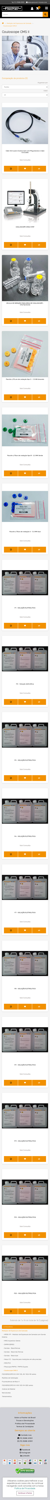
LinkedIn (26, 1456)
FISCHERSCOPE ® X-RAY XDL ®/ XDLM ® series (19, 1374)
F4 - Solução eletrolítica (25, 684)
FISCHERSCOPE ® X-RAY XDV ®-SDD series (17, 1385)
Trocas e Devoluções (25, 1420)
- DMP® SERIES (8, 1344)
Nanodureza (6, 1393)
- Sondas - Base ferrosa (11, 1348)
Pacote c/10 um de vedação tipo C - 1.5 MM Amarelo (25, 379)
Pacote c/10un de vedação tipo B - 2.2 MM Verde (25, 455)
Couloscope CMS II (10, 26)
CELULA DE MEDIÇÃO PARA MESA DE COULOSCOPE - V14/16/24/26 (25, 304)
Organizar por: (43, 83)
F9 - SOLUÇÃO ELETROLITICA (25, 1065)
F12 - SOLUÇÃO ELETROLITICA (25, 1217)
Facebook (25, 1450)
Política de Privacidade (25, 1424)
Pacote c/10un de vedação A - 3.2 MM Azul (25, 532)
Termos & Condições (25, 1426)
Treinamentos (7, 1396)
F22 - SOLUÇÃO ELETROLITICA (25, 1293)
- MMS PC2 (6, 1363)
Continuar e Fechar (25, 1493)
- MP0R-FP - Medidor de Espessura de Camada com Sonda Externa (24, 1336)
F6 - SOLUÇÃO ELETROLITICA (25, 836)
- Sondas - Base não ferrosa (12, 1352)
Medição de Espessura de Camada (19, 23)
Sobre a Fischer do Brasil (25, 1418)
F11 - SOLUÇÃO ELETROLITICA (25, 1141)
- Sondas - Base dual (10, 1355)
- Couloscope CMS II (10, 1370)
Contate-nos (26, 1435)
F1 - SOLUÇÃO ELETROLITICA (25, 608)
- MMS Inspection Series (11, 1341)
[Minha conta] (32, 8)
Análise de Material (8, 1389)
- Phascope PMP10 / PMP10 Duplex (15, 1367)
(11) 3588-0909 (26, 1438)
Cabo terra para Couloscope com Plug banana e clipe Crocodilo (25, 151)
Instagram (25, 1453)
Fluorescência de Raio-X (10, 1382)
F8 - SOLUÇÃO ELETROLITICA (25, 989)
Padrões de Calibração (10, 1378)
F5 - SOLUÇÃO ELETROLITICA (25, 760)
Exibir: (46, 91)
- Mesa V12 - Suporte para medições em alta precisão (21, 1359)
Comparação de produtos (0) (15, 78)
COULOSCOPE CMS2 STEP (25, 227)
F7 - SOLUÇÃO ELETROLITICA (25, 912)
